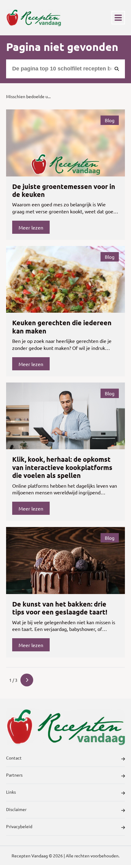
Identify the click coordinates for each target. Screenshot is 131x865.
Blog (110, 120)
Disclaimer (16, 809)
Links (11, 792)
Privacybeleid (19, 826)
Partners (14, 775)
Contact (14, 757)
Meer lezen (31, 227)
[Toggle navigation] (118, 17)
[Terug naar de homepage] (33, 17)
